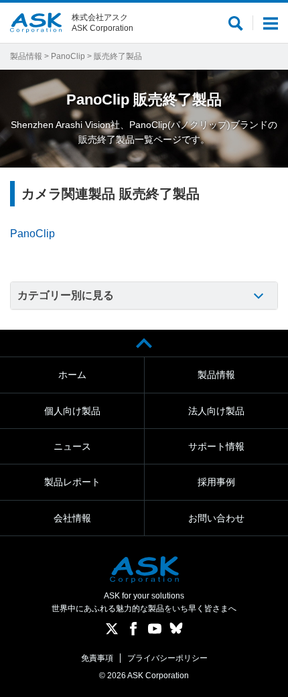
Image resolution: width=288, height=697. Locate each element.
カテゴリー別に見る (65, 295)
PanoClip (68, 56)
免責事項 (97, 658)
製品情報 (26, 56)
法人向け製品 (216, 410)
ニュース (72, 446)
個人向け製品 (72, 410)
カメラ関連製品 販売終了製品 (110, 193)
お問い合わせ (216, 518)
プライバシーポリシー (167, 658)
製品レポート (72, 482)
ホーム (72, 374)
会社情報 (72, 518)
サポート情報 (216, 446)
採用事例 (216, 482)
